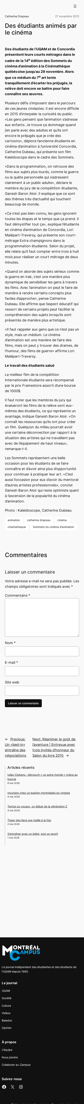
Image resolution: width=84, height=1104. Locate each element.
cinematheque (17, 526)
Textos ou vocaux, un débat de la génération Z (37, 806)
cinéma (62, 520)
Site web (12, 682)
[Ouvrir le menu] (75, 6)
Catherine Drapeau (17, 16)
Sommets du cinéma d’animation (53, 526)
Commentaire (17, 595)
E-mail (11, 662)
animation (14, 520)
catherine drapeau (38, 520)
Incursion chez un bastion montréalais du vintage (38, 792)
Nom (10, 643)
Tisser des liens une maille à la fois (29, 820)
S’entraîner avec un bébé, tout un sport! (32, 833)
